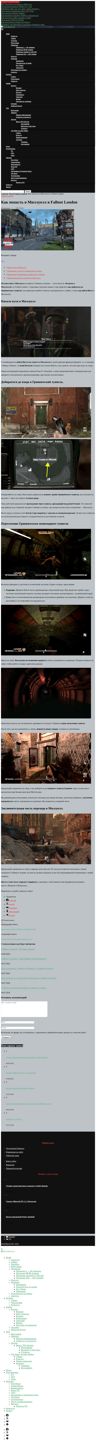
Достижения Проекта (15, 1148)
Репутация (15, 43)
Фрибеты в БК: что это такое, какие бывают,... (20, 9)
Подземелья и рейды (19, 70)
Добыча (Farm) (16, 106)
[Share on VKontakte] (7, 1422)
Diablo (8, 83)
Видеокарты (15, 164)
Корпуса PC (20, 182)
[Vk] (4, 1253)
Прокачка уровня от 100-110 (26, 52)
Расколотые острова (24, 63)
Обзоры (9, 158)
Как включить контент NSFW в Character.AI (19, 16)
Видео (8, 187)
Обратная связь (12, 1156)
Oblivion (14, 113)
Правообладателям (14, 1168)
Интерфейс (25, 124)
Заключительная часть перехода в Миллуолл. (24, 278)
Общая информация (23, 115)
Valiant (12, 208)
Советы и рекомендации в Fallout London (23, 988)
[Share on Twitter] (7, 1419)
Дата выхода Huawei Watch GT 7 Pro (16, 7)
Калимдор (20, 61)
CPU (12, 169)
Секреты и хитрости (23, 117)
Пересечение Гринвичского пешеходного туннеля (26, 274)
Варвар (19, 88)
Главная (4, 194)
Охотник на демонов (23, 101)
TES (7, 108)
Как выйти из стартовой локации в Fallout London (28, 978)
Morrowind (14, 110)
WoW (8, 34)
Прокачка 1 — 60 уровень (25, 47)
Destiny (9, 74)
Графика (24, 142)
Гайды (13, 38)
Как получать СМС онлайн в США (16, 18)
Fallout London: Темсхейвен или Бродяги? (24, 958)
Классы (14, 56)
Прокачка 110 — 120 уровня (26, 54)
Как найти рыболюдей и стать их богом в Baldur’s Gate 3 (29, 1104)
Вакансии (10, 1165)
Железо (14, 180)
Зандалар (19, 68)
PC (12, 151)
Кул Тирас (20, 65)
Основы (14, 104)
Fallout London (20, 194)
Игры (8, 146)
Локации (14, 59)
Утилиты (24, 128)
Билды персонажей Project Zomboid (20, 1088)
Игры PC (14, 167)
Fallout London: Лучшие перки (17, 949)
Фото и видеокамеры (19, 178)
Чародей (19, 97)
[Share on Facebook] (7, 1416)
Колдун (19, 92)
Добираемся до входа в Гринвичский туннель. (24, 271)
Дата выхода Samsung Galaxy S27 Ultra (17, 11)
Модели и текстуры (28, 126)
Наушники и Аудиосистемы (21, 171)
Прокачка (14, 45)
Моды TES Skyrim (22, 122)
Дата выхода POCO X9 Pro (12, 20)
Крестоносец (21, 90)
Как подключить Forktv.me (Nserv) (15, 22)
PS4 (12, 153)
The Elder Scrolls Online (19, 131)
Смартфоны (15, 162)
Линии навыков (21, 137)
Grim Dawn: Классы (14, 1119)
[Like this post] (3, 922)
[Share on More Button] (7, 1425)
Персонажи (15, 79)
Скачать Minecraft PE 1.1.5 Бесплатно (21, 1073)
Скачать (14, 72)
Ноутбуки (14, 160)
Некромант (20, 95)
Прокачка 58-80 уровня (24, 50)
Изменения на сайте (14, 1152)
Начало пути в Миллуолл (16, 267)
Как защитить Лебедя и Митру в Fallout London (27, 968)
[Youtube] (1, 1253)
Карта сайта (11, 1161)
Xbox (13, 155)
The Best (14, 173)
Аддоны (14, 41)
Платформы (10, 149)
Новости (14, 36)
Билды (13, 86)
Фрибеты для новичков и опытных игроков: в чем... (23, 25)
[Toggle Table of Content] (3, 262)
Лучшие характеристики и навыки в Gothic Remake (27, 1057)
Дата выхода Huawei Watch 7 (13, 13)
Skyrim (13, 119)
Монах (18, 99)
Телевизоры (15, 176)
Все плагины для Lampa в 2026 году (16, 4)
